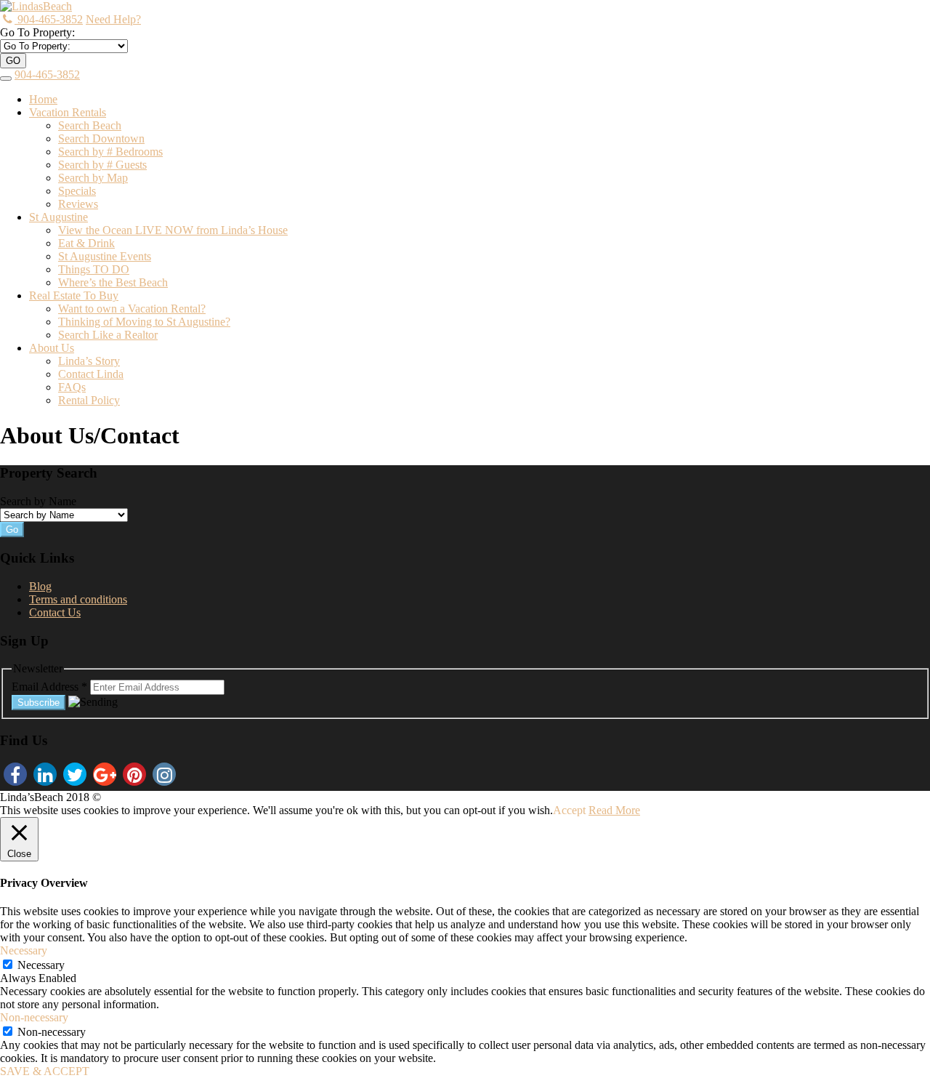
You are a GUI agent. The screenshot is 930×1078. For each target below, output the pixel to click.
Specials (77, 191)
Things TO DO (93, 269)
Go (12, 529)
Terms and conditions (78, 599)
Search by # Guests (102, 164)
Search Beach (89, 125)
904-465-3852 (49, 19)
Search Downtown (101, 138)
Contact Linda (91, 374)
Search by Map (93, 178)
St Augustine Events (104, 256)
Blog (40, 586)
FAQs (72, 387)
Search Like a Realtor (108, 335)
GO (13, 60)
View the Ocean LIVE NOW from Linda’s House (173, 230)
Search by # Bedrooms (110, 151)
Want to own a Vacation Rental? (132, 308)
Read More (614, 810)
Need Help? (113, 19)
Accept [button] (569, 810)
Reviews (78, 204)
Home (43, 99)
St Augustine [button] (58, 217)
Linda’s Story (89, 361)
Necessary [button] (23, 950)
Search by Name (38, 501)
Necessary (41, 965)
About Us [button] (51, 348)
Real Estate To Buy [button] (73, 295)
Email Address (49, 686)
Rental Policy (89, 400)
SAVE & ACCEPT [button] (44, 1071)
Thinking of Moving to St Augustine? (144, 321)
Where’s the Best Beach (113, 282)
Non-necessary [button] (34, 1017)
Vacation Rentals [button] (67, 112)
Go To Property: (37, 32)
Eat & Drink (86, 243)
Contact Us (55, 612)
